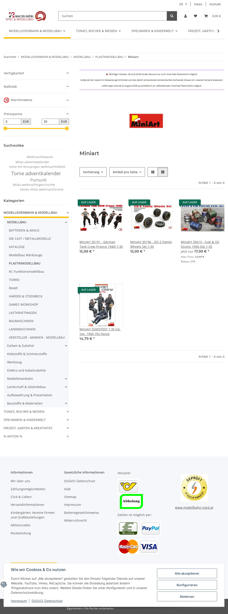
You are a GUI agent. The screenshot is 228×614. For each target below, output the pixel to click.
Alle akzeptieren (187, 573)
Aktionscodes (20, 525)
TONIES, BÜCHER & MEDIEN (24, 411)
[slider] (5, 128)
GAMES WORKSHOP (23, 304)
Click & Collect (21, 497)
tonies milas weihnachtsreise (41, 189)
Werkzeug (14, 362)
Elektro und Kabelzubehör (26, 370)
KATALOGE (17, 247)
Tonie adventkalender (36, 173)
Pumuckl (38, 180)
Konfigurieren (187, 585)
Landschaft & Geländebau (26, 387)
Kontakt (215, 4)
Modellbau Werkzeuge (25, 255)
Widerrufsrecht (75, 520)
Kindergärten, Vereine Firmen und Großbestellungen (33, 514)
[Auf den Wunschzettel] (115, 203)
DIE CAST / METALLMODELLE (30, 238)
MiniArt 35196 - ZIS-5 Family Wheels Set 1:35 (151, 244)
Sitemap (70, 497)
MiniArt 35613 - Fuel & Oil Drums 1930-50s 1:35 (200, 244)
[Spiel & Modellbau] (26, 15)
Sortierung (91, 172)
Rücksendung (21, 533)
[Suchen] (172, 16)
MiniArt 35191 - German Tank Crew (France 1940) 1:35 (101, 244)
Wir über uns (20, 481)
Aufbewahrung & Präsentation (29, 395)
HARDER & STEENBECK (26, 296)
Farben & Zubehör (20, 346)
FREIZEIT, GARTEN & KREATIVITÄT (28, 428)
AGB (67, 489)
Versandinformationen (27, 504)
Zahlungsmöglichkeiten (28, 489)
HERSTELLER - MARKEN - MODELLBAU (37, 337)
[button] (185, 16)
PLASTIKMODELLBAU (24, 263)
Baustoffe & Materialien (25, 403)
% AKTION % (13, 436)
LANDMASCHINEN (22, 329)
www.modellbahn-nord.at (194, 507)
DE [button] (181, 4)
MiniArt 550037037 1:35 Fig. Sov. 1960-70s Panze (100, 331)
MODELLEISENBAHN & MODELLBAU (30, 212)
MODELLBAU (16, 222)
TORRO (14, 280)
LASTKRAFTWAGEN (23, 313)
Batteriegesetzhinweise (81, 512)
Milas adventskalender (32, 162)
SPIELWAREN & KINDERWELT (25, 420)
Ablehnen (187, 596)
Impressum (19, 601)
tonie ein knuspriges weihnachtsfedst (37, 167)
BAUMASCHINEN (21, 321)
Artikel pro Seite (125, 172)
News (198, 4)
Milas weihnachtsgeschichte (34, 185)
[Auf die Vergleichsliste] (104, 203)
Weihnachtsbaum (40, 157)
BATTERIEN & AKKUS (24, 230)
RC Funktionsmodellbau (26, 271)
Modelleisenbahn (20, 378)
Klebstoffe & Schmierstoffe (27, 354)
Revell (13, 288)
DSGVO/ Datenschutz (47, 601)
